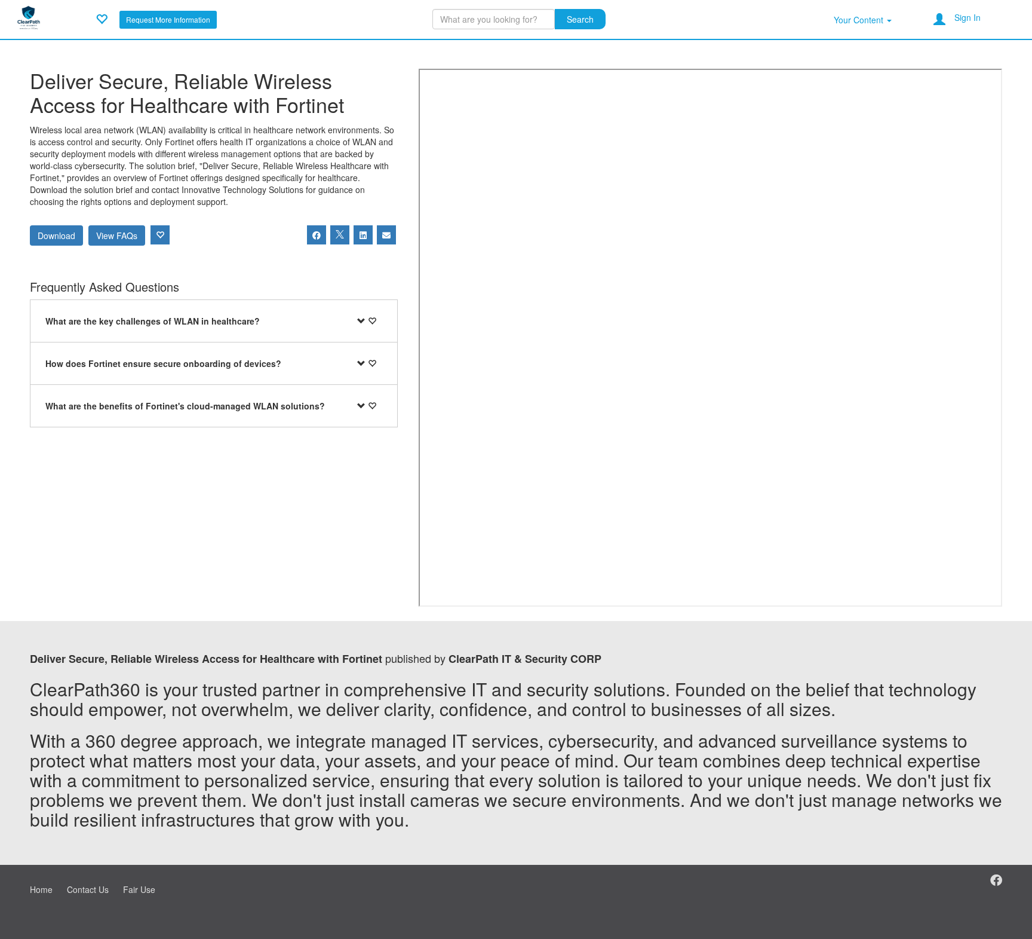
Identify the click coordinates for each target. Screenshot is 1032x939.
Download (56, 235)
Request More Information (168, 19)
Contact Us (88, 889)
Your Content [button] (860, 20)
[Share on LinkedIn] (363, 235)
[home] (28, 18)
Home (41, 889)
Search (580, 19)
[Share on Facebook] (316, 235)
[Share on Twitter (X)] (340, 235)
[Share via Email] (386, 235)
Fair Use (139, 889)
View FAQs (116, 235)
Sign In (967, 17)
